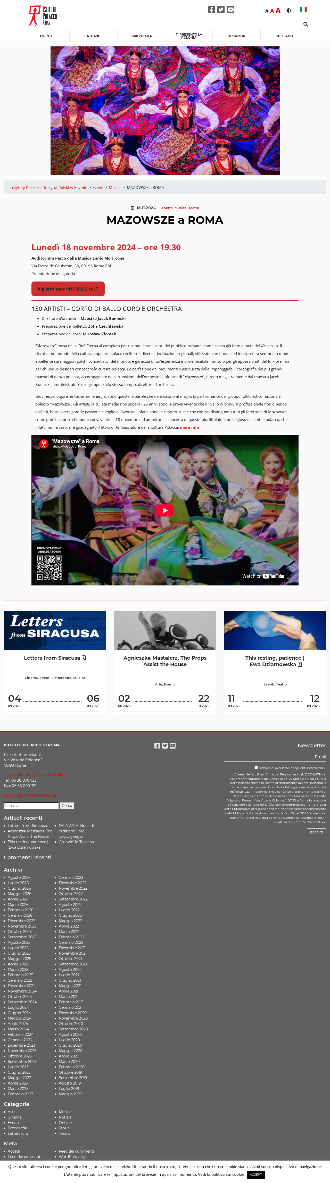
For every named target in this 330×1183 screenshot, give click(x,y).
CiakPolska (141, 36)
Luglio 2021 (69, 975)
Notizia (65, 1117)
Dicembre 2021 (72, 948)
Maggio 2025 (19, 958)
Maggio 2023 (19, 1078)
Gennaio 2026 (20, 915)
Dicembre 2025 (21, 921)
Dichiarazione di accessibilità (30, 795)
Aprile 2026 (18, 899)
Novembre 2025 (22, 926)
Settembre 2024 (22, 1002)
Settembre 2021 (73, 964)
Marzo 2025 (18, 969)
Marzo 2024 (18, 1029)
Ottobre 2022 (71, 893)
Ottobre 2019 (70, 1072)
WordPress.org (72, 1156)
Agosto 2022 (70, 904)
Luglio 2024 (18, 1007)
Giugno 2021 (70, 980)
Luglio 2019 (69, 1088)
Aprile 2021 (68, 991)
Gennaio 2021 (70, 1007)
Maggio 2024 (19, 1018)
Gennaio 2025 (20, 980)
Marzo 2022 (69, 931)
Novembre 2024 (22, 991)
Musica (181, 208)
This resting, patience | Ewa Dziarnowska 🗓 (274, 661)
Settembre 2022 (73, 899)
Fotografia (17, 1128)
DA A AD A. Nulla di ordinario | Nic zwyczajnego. (76, 831)
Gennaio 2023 (71, 877)
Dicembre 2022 (72, 883)
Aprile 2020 (69, 1056)
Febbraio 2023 (20, 1094)
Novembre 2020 (73, 1018)
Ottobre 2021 (70, 958)
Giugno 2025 (19, 953)
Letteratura (61, 678)
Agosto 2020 (70, 1034)
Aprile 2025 (18, 964)
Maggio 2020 (70, 1050)
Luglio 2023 (18, 1067)
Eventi (46, 36)
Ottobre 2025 (20, 931)
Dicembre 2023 (21, 1045)
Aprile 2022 (69, 926)
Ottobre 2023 (20, 1056)
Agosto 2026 (19, 877)
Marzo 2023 (18, 1088)
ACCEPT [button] (256, 1174)
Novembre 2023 (22, 1050)
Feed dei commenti (76, 1151)
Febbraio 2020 (72, 1067)
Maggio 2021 (70, 985)
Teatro (193, 208)
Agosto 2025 (19, 942)
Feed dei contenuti (25, 1156)
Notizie (93, 36)
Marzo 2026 (18, 904)
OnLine (65, 1122)
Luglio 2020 (69, 1040)
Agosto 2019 (70, 1083)
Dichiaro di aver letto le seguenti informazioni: (292, 768)
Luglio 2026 (18, 883)
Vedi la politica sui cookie (221, 1174)
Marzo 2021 (69, 996)
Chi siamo (284, 36)
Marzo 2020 (69, 1061)
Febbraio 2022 (71, 937)
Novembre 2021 (73, 953)
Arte (158, 684)
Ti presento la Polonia (189, 35)
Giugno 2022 (70, 915)
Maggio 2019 (70, 1094)
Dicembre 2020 (73, 1013)
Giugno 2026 (19, 888)
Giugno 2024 (19, 1013)
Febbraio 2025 (20, 975)
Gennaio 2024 (20, 1040)
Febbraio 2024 (21, 1034)
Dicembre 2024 (22, 985)
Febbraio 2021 (71, 1002)
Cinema (31, 678)
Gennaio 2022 (71, 942)
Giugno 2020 (70, 1045)
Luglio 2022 (69, 910)
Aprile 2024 (18, 1023)
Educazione (237, 36)
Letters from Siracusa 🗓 (55, 658)
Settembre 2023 (22, 1061)
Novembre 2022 (73, 888)
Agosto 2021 (70, 969)
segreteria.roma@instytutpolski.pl (34, 775)
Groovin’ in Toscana (77, 842)
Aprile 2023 (18, 1083)
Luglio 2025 (18, 948)
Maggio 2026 (19, 893)
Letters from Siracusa (27, 825)
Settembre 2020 (73, 1029)
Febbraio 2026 (21, 910)
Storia (64, 1128)
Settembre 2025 (22, 937)
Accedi (14, 1151)
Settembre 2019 (73, 1078)
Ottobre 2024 (20, 996)
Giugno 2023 (19, 1072)
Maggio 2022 (70, 921)
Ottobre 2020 (71, 1023)
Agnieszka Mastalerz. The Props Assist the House (165, 661)
